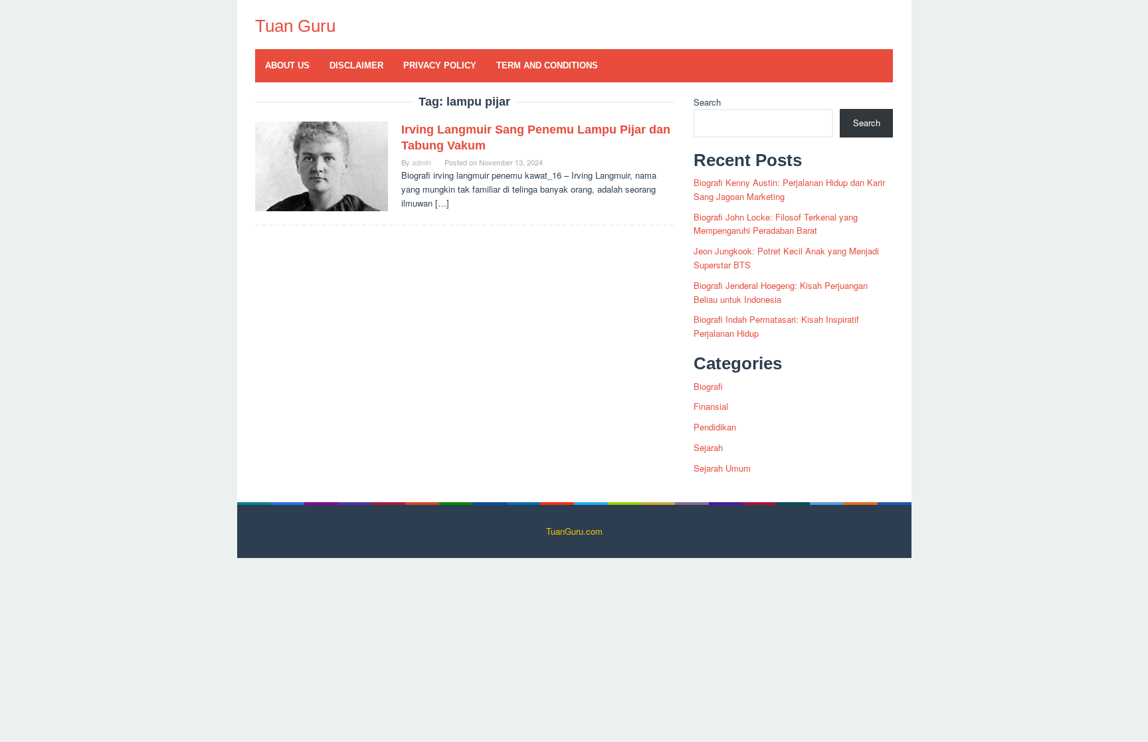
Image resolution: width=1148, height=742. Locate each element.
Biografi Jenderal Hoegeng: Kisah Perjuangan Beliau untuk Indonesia (781, 292)
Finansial (711, 406)
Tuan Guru (295, 26)
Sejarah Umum (722, 468)
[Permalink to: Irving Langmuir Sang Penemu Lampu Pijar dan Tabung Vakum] (321, 165)
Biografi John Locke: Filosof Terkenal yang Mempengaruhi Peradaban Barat (776, 224)
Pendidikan (715, 426)
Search (707, 102)
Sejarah (708, 447)
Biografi (708, 386)
